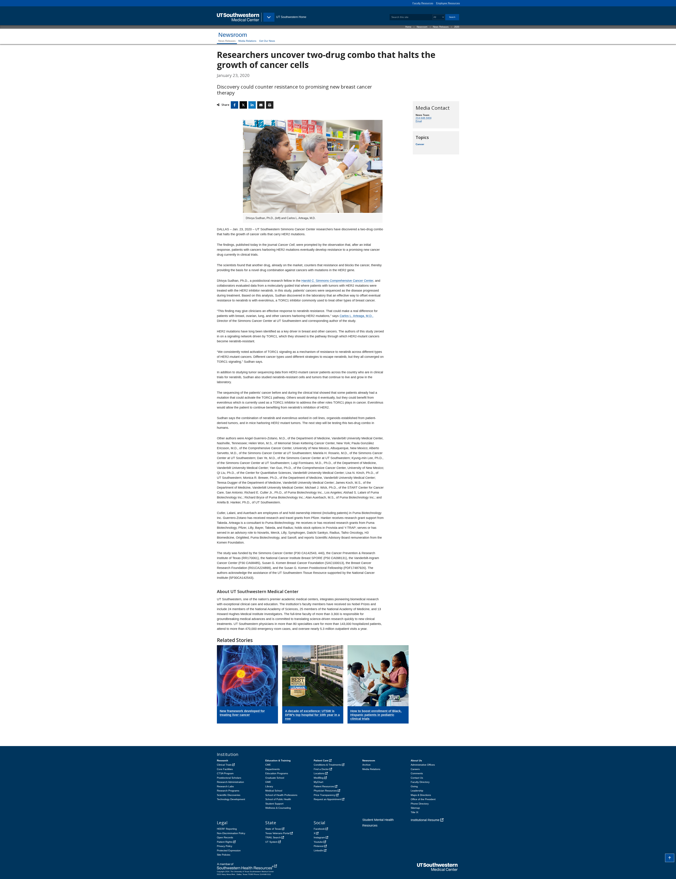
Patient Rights (224, 841)
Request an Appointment (327, 799)
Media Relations (247, 40)
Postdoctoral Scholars (229, 777)
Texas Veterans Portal (277, 833)
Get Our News (267, 40)
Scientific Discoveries (228, 795)
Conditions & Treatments (327, 764)
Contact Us (417, 777)
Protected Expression (229, 850)
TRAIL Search (273, 837)
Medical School (273, 790)
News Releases (441, 27)
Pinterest (319, 846)
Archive (366, 764)
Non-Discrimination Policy (231, 833)
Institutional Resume (425, 820)
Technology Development (231, 799)
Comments (417, 773)
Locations (319, 773)
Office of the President (423, 799)
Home (408, 27)
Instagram (319, 837)
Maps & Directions (421, 795)
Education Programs (276, 773)
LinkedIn (318, 850)
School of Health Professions (281, 795)
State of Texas (273, 828)
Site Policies (223, 854)
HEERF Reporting (227, 828)
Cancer (420, 144)
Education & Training (278, 760)
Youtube (318, 841)
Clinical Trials (224, 764)
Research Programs (228, 790)
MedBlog (319, 777)
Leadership (417, 790)
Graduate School (274, 777)
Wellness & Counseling (278, 807)
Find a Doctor (321, 769)
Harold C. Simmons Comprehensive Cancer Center (337, 280)
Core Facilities (225, 769)
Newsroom (422, 27)
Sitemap (415, 807)
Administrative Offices (423, 764)
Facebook (319, 828)
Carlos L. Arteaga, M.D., (356, 316)
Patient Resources (324, 786)
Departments (272, 769)
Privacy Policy (224, 846)
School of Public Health (278, 799)
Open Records (225, 837)
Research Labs (225, 786)
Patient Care (321, 760)
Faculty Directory (420, 782)
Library (269, 786)
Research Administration (230, 782)
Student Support (274, 803)
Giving (414, 786)
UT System (271, 841)
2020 (456, 27)
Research (222, 760)
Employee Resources (448, 3)
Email (419, 121)
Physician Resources (325, 790)
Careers (415, 769)
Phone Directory (420, 803)
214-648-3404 (423, 118)
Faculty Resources (422, 3)
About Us (416, 760)
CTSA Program (225, 773)
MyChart (318, 782)
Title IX (414, 812)
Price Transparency (324, 795)
